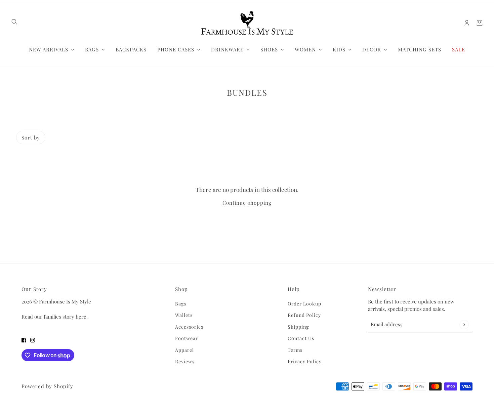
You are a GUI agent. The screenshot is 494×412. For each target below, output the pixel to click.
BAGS (92, 49)
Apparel (184, 350)
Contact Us (301, 338)
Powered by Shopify (47, 386)
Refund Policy (304, 315)
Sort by (31, 137)
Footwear (186, 338)
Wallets (184, 315)
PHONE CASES (175, 49)
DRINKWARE (227, 49)
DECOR (371, 49)
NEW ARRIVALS (48, 49)
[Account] (466, 23)
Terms (295, 350)
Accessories (189, 327)
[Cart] (479, 23)
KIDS (339, 49)
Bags (180, 303)
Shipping (298, 327)
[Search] (14, 22)
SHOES (269, 49)
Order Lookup (304, 303)
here (81, 316)
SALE (458, 49)
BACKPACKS (131, 49)
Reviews (185, 361)
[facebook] (24, 340)
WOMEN (305, 49)
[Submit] (463, 324)
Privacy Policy (305, 361)
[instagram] (33, 340)
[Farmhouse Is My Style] (247, 23)
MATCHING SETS (419, 49)
